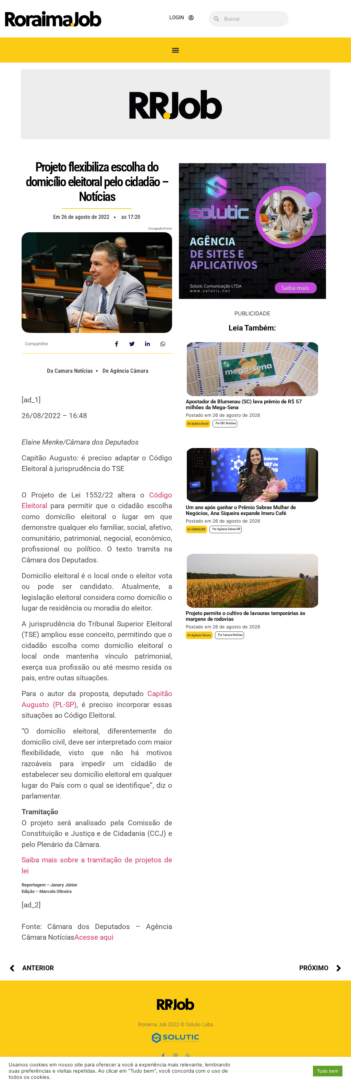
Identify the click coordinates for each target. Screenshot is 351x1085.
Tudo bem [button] (327, 1071)
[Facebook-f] (163, 1055)
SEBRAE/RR (198, 529)
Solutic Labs (199, 1024)
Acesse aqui (93, 937)
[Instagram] (175, 1055)
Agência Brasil (199, 423)
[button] (175, 50)
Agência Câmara (201, 635)
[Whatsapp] (187, 1055)
